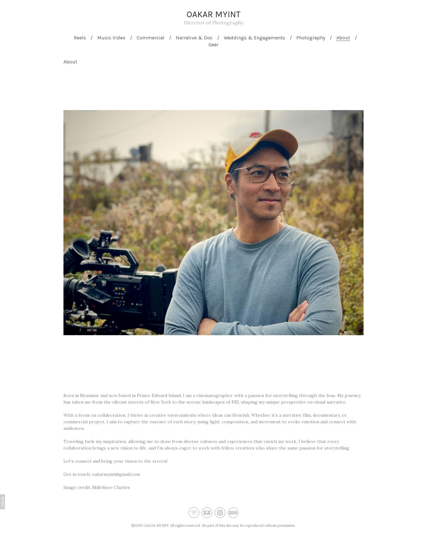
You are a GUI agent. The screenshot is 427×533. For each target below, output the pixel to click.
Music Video (111, 38)
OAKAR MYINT (155, 525)
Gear (213, 45)
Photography (310, 38)
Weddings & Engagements (254, 38)
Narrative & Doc (194, 38)
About (343, 38)
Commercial (150, 38)
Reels (80, 38)
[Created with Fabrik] (2, 501)
